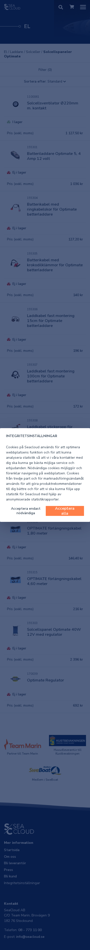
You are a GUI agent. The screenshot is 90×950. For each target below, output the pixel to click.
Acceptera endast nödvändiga (25, 510)
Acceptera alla (64, 511)
